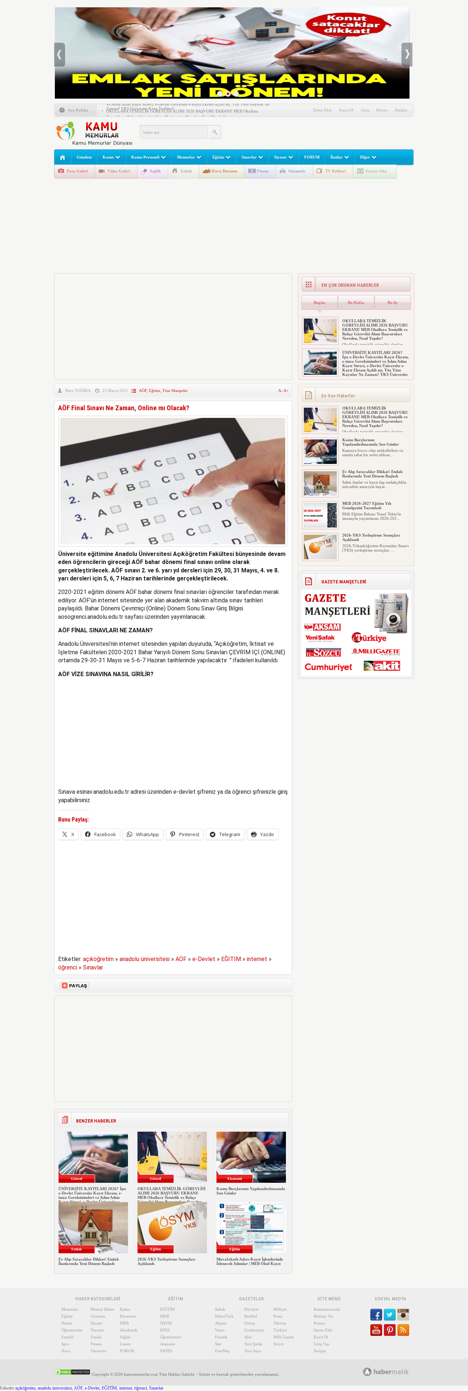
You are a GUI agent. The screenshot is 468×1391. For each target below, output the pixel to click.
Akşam (221, 1323)
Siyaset (280, 157)
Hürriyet (251, 1309)
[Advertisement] (326, 131)
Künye (382, 110)
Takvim (279, 1323)
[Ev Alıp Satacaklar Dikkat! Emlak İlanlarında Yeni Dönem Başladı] (320, 494)
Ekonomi (128, 1316)
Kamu (108, 157)
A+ (285, 390)
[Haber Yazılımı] (394, 1371)
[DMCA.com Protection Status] (72, 1374)
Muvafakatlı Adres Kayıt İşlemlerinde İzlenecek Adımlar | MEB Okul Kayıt (249, 1261)
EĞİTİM (231, 959)
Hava (65, 1351)
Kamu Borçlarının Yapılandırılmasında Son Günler (370, 442)
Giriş (365, 110)
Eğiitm (67, 1316)
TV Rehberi (335, 171)
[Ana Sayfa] (63, 157)
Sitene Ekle (322, 110)
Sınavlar (249, 157)
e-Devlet (203, 959)
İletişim (401, 110)
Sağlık (155, 171)
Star (218, 1344)
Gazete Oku (376, 171)
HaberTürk (224, 1316)
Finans (263, 171)
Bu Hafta (356, 302)
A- (280, 390)
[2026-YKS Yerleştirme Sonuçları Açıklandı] (320, 557)
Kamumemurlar (327, 1309)
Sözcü (278, 1344)
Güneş (249, 1323)
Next (406, 54)
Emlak (186, 171)
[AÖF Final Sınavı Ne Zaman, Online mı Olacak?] (172, 548)
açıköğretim (98, 959)
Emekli (67, 1337)
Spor (65, 1344)
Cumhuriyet (254, 1330)
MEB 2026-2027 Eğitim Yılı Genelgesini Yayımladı (366, 505)
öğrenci (67, 967)
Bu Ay (393, 302)
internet (257, 959)
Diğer (365, 157)
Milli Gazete (283, 1337)
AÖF (143, 390)
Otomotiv (297, 171)
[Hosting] (367, 1372)
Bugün (319, 302)
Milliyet (280, 1309)
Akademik (128, 1330)
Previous (59, 54)
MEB (124, 1323)
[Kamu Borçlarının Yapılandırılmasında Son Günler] (320, 462)
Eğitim (218, 157)
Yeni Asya (252, 1351)
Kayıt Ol (346, 110)
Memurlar (186, 157)
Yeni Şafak (253, 1344)
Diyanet (97, 1330)
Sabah (220, 1309)
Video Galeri (118, 171)
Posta (277, 1316)
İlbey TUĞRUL (78, 390)
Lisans (125, 1344)
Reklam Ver (323, 1316)
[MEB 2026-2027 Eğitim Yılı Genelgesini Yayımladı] (320, 526)
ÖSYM (166, 1323)
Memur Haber (102, 1309)
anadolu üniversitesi (145, 959)
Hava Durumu (224, 171)
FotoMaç (222, 1351)
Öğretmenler (72, 1330)
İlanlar (337, 157)
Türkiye (280, 1330)
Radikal (250, 1316)
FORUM (312, 157)
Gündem (84, 157)
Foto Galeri (77, 171)
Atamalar (168, 1344)
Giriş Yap (321, 1344)
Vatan (219, 1330)
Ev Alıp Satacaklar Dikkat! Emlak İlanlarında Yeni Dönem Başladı (88, 1261)
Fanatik (221, 1337)
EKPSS (166, 1351)
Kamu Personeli (145, 157)
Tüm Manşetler (175, 390)
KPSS (165, 1330)
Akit (248, 1337)
